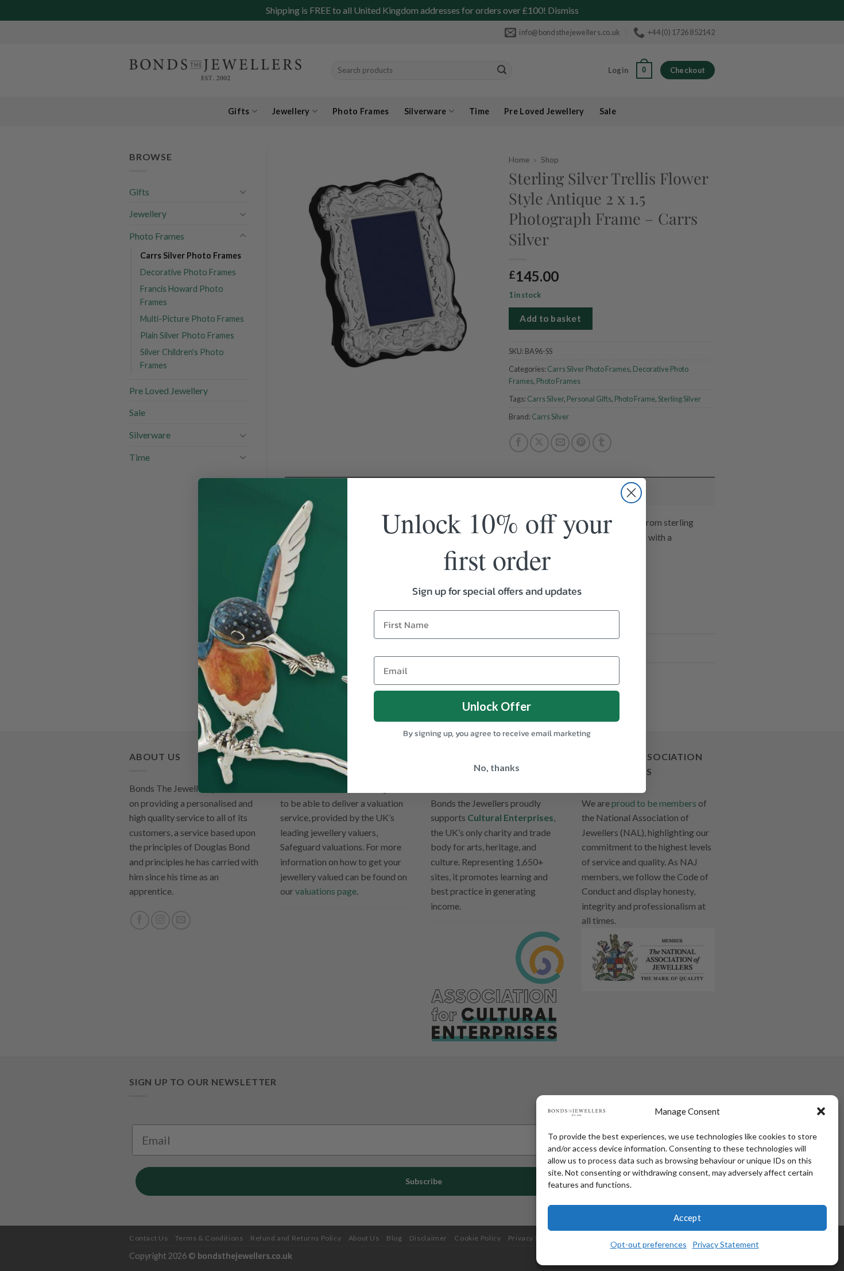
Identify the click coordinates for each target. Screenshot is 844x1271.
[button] (821, 1111)
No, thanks (497, 767)
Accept (687, 1217)
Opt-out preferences (648, 1244)
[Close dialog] (631, 493)
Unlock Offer (496, 706)
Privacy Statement (725, 1244)
